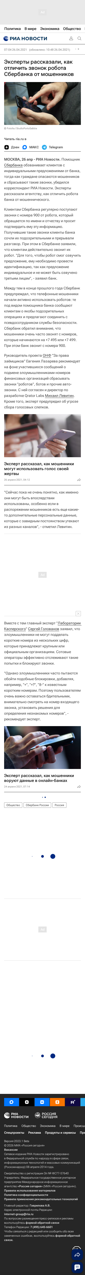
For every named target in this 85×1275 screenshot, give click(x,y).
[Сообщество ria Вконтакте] (42, 1102)
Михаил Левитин (59, 395)
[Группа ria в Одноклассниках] (57, 1102)
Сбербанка (13, 165)
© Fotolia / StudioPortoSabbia (20, 128)
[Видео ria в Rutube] (72, 1102)
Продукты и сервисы (60, 1132)
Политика (10, 1126)
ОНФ (47, 355)
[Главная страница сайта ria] (25, 38)
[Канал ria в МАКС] (11, 1102)
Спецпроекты (14, 1132)
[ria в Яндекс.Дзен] (26, 1102)
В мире (65, 1126)
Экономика (47, 1126)
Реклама (34, 1132)
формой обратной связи (42, 1222)
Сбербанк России (37, 805)
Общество (13, 805)
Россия (59, 805)
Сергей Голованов (43, 629)
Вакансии (11, 1149)
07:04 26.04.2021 (15, 49)
